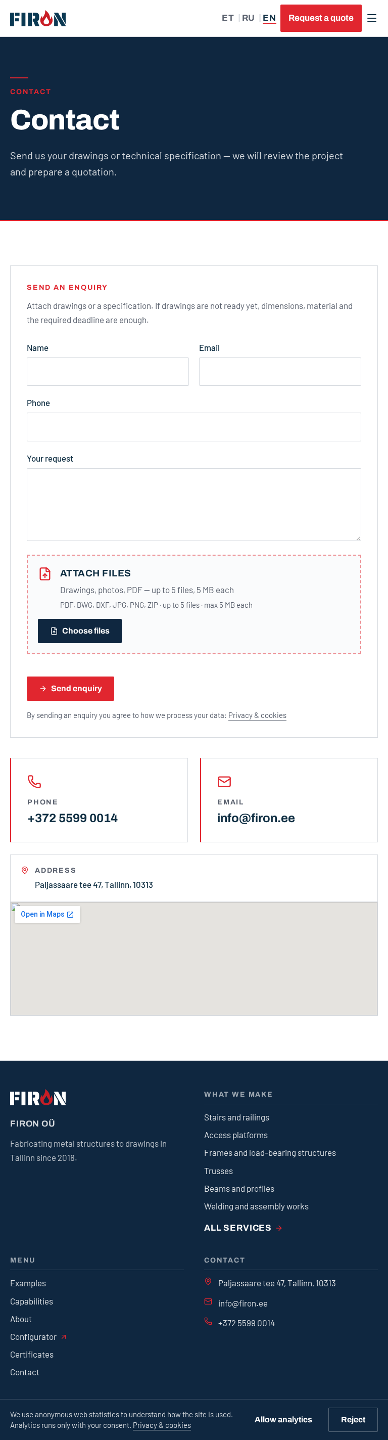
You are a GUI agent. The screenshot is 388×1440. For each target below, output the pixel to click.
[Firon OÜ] (38, 18)
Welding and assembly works (256, 1206)
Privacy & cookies (162, 1424)
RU (249, 18)
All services (238, 1228)
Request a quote (321, 18)
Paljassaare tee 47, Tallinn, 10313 (277, 1283)
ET (228, 18)
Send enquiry (76, 688)
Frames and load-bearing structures (270, 1152)
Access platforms (236, 1135)
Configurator (33, 1336)
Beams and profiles (239, 1188)
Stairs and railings (236, 1117)
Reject (353, 1419)
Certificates (32, 1354)
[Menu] (372, 18)
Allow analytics (283, 1419)
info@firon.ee (256, 818)
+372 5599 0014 (72, 818)
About (21, 1319)
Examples (28, 1283)
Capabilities (31, 1301)
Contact (24, 1372)
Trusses (218, 1170)
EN (269, 18)
